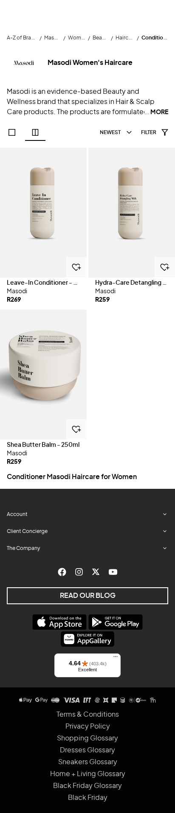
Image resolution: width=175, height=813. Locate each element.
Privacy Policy (87, 726)
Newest (110, 132)
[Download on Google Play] (115, 622)
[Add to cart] (76, 267)
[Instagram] (79, 572)
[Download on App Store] (59, 622)
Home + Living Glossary (87, 774)
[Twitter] (96, 572)
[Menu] (115, 658)
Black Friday (87, 797)
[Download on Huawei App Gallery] (87, 639)
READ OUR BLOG (88, 595)
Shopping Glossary (87, 738)
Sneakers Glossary (87, 762)
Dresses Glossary (87, 750)
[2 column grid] (35, 132)
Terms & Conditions (87, 714)
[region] (43, 213)
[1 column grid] (12, 132)
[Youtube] (113, 572)
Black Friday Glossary (87, 785)
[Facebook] (62, 572)
